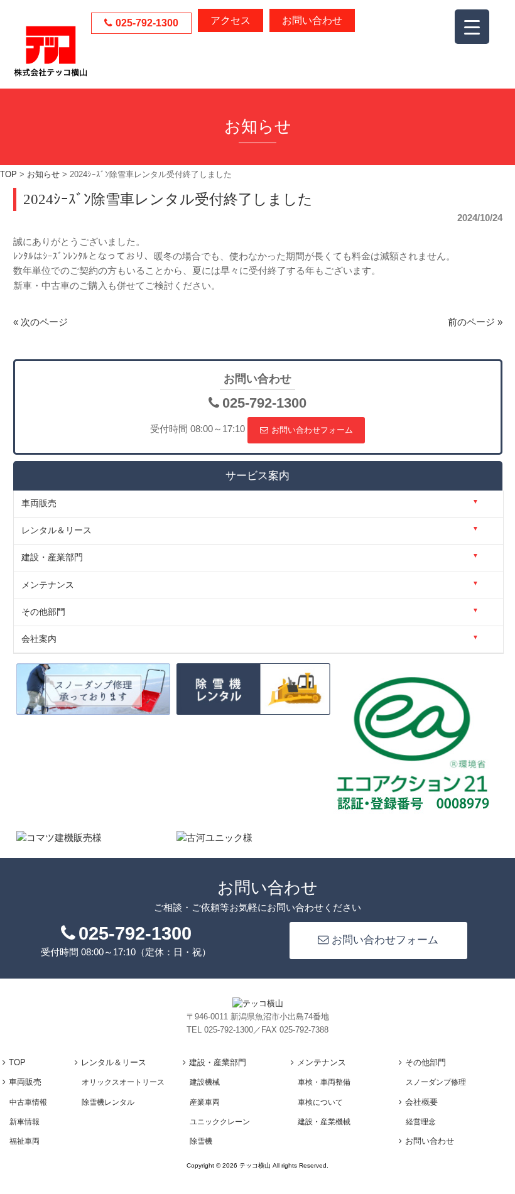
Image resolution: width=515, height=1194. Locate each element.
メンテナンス (321, 1062)
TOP (17, 1062)
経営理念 (421, 1121)
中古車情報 (28, 1102)
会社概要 (421, 1102)
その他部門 (425, 1062)
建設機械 (205, 1082)
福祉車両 (24, 1141)
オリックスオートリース (123, 1082)
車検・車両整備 (324, 1082)
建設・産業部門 (217, 1062)
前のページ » (475, 322)
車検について (320, 1102)
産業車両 (205, 1102)
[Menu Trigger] (472, 26)
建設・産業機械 (324, 1121)
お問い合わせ (312, 20)
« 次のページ (40, 322)
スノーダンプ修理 (436, 1082)
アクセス (230, 20)
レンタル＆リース (113, 1062)
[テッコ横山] (50, 73)
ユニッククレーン (220, 1121)
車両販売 (25, 1082)
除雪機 (201, 1141)
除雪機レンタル (108, 1102)
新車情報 (24, 1121)
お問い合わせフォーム (312, 430)
